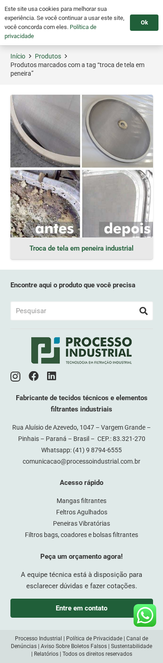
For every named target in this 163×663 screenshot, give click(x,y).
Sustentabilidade (131, 646)
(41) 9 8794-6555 (97, 450)
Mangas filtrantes (81, 500)
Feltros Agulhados (81, 512)
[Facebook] (34, 376)
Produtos (48, 56)
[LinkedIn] (51, 376)
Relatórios (46, 654)
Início (17, 56)
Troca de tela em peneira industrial (81, 248)
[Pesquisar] (143, 310)
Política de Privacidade (94, 638)
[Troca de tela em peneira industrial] (81, 166)
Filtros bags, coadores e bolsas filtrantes (81, 534)
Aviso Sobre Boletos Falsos (74, 646)
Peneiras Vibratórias (81, 523)
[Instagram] (15, 376)
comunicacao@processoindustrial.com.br (81, 461)
